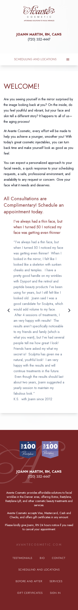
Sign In (55, 593)
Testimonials (22, 558)
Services (56, 581)
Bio (42, 558)
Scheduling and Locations (35, 59)
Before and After (29, 581)
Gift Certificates (29, 593)
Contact (59, 558)
